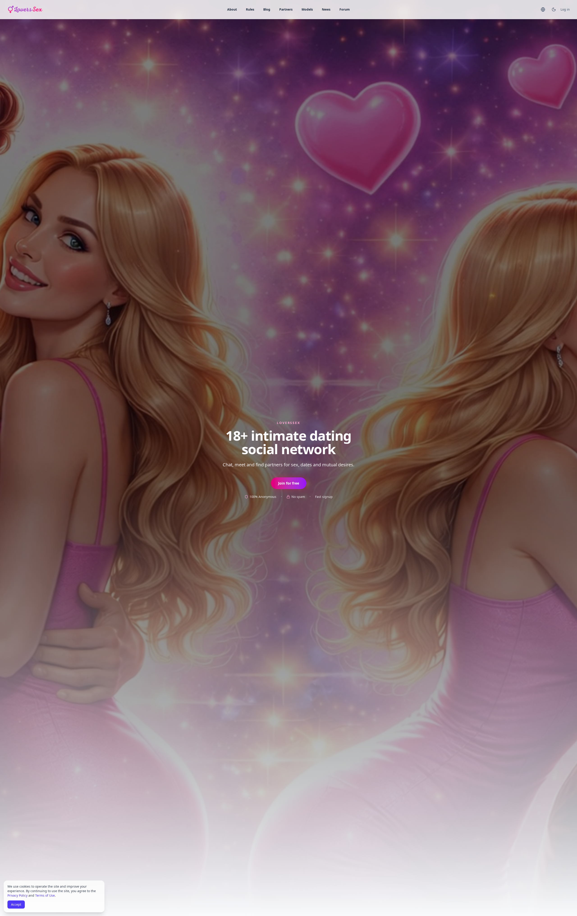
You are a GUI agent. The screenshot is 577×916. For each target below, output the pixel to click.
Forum (344, 9)
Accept (16, 904)
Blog (266, 9)
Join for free (288, 483)
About (232, 9)
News (326, 9)
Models (307, 9)
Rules (250, 9)
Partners (286, 9)
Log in (565, 9)
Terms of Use (45, 895)
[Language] (543, 9)
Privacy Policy (17, 895)
